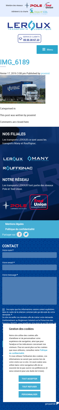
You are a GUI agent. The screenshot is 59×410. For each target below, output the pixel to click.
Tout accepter (29, 378)
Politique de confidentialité (19, 229)
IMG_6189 (14, 61)
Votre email (8, 262)
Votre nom (7, 250)
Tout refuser (29, 386)
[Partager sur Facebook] (19, 234)
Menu (49, 49)
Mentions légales (14, 224)
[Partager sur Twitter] (26, 234)
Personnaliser (29, 394)
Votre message (10, 274)
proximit (45, 73)
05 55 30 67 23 (31, 40)
